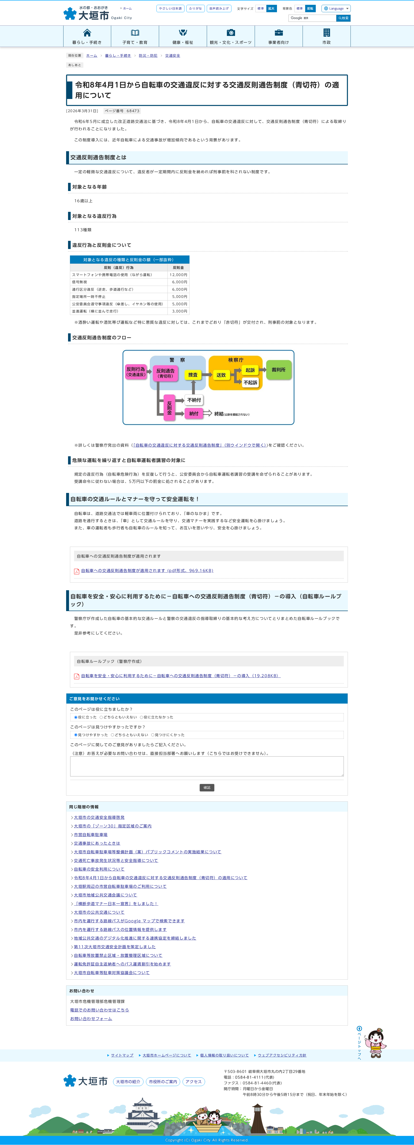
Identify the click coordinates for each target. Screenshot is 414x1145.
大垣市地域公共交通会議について (105, 895)
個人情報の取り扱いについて (224, 1055)
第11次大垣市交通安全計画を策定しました (115, 947)
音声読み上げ (219, 8)
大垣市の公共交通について (99, 912)
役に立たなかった (159, 717)
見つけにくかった (170, 734)
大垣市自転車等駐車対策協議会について (112, 973)
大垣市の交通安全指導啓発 (99, 817)
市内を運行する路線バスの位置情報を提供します (120, 929)
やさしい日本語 (170, 8)
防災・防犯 (148, 55)
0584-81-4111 (249, 1077)
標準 (261, 8)
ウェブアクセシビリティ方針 (282, 1055)
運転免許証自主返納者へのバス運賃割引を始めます (122, 964)
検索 (345, 18)
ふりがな (195, 8)
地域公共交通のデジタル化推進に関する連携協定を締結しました (135, 938)
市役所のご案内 (163, 1082)
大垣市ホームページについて (167, 1055)
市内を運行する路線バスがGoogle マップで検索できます (129, 921)
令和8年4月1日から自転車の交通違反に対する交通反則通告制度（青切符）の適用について (160, 878)
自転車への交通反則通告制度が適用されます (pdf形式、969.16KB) (147, 570)
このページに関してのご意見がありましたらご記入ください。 (129, 745)
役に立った (87, 717)
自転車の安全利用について (99, 869)
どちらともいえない (120, 717)
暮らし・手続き (118, 55)
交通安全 (172, 55)
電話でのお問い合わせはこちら (99, 1010)
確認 (207, 787)
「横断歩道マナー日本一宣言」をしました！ (116, 904)
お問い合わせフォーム (91, 1019)
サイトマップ (122, 1055)
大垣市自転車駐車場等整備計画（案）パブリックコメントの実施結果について (148, 852)
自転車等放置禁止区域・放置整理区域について (118, 955)
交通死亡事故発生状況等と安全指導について (116, 860)
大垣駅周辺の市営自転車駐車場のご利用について (120, 886)
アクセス (194, 1082)
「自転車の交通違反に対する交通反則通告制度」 (200, 445)
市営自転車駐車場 (91, 835)
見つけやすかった (93, 734)
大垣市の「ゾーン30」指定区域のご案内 (113, 826)
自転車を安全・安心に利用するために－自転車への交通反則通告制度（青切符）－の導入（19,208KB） (181, 676)
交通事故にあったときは (97, 843)
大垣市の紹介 (128, 1082)
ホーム (92, 55)
